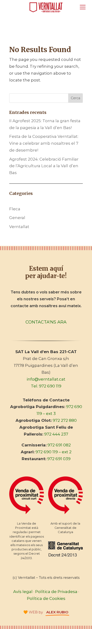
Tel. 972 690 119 (46, 386)
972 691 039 (59, 458)
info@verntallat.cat (46, 379)
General (17, 217)
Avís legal (23, 591)
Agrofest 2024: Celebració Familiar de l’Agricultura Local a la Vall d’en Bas (44, 166)
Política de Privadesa (56, 591)
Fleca (14, 209)
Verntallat (19, 226)
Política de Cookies (46, 598)
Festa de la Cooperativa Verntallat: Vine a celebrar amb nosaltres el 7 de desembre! (43, 143)
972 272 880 (65, 420)
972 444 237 (56, 434)
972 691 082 (59, 445)
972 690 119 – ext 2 (53, 451)
